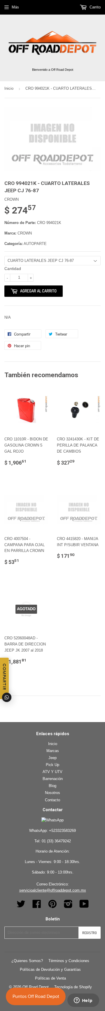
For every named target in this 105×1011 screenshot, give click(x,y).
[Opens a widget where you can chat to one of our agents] (83, 1001)
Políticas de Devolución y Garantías (50, 969)
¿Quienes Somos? (27, 961)
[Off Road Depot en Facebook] (36, 906)
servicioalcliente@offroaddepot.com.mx (52, 890)
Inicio (8, 88)
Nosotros (52, 793)
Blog (52, 786)
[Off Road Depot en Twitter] (21, 906)
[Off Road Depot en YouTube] (84, 906)
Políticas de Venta (50, 978)
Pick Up (52, 765)
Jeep (52, 758)
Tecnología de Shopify (73, 987)
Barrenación (53, 779)
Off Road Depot (35, 987)
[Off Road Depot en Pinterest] (52, 906)
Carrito (94, 7)
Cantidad (12, 268)
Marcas (52, 751)
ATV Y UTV (52, 772)
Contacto (52, 800)
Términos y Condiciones (68, 961)
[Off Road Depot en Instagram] (68, 906)
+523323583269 (62, 830)
